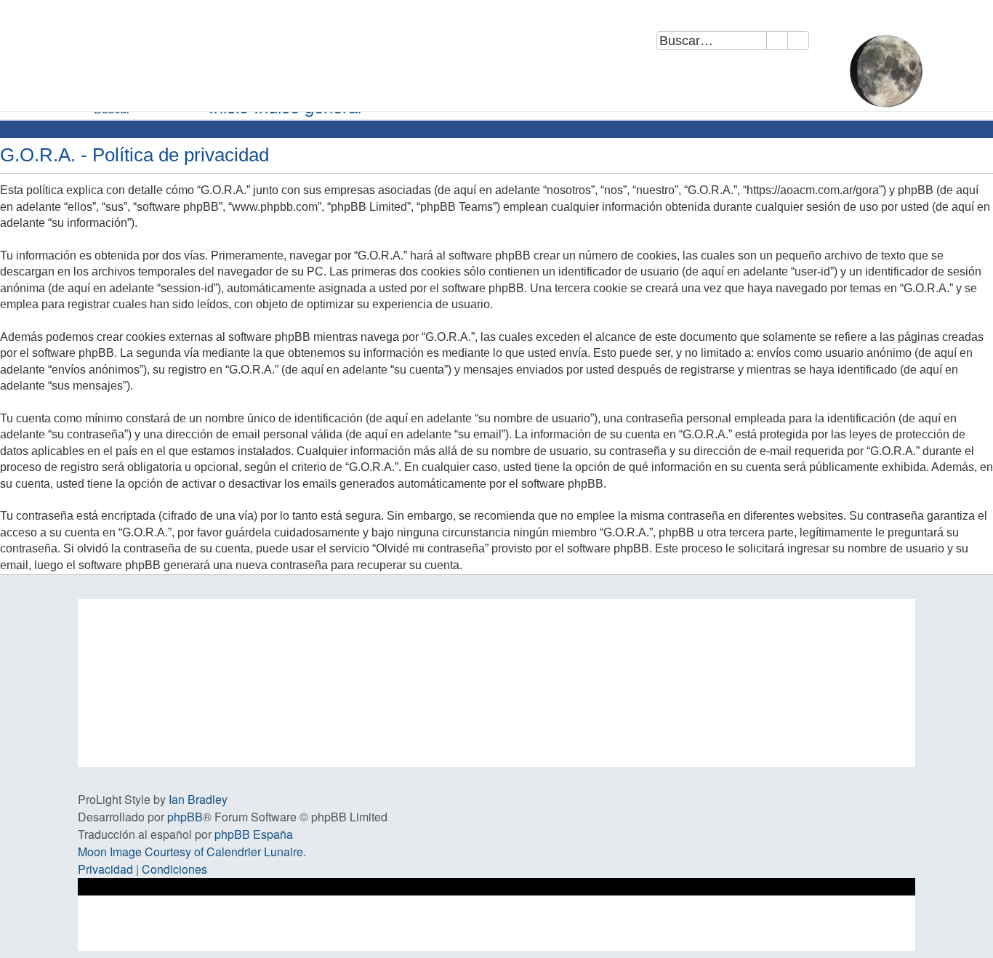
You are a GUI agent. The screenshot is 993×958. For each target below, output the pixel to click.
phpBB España (253, 834)
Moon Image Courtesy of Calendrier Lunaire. (192, 851)
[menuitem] (831, 43)
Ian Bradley (198, 799)
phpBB (185, 816)
